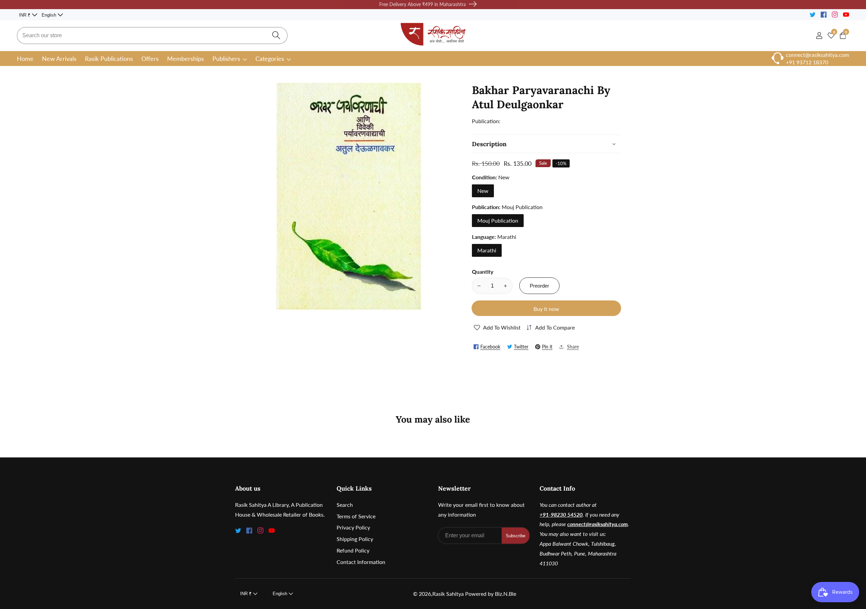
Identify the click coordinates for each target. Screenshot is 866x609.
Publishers (226, 58)
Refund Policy (353, 550)
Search (345, 504)
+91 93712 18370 (807, 62)
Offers (150, 58)
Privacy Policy (353, 527)
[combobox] (152, 35)
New (482, 190)
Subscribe (515, 535)
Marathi (486, 250)
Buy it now (546, 309)
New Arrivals (59, 58)
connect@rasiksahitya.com (597, 524)
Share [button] (573, 346)
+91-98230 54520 (561, 514)
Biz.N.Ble (505, 593)
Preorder (539, 286)
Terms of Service (356, 516)
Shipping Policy (355, 539)
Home (25, 58)
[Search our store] (276, 36)
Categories (269, 58)
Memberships (185, 58)
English (50, 15)
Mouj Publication (497, 220)
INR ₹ (25, 15)
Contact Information (361, 562)
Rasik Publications (109, 58)
